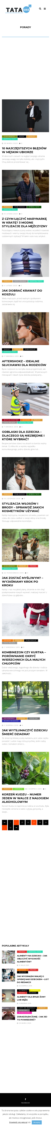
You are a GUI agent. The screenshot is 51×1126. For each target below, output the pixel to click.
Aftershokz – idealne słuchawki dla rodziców (24, 363)
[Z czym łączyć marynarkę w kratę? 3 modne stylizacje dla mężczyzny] (25, 186)
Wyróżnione (24, 1013)
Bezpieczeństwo (11, 420)
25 (22, 822)
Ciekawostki (9, 136)
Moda (21, 136)
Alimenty (23, 990)
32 (10, 827)
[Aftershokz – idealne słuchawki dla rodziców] (25, 328)
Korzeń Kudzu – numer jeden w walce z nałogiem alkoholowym (25, 798)
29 (46, 822)
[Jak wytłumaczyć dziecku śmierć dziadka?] (25, 697)
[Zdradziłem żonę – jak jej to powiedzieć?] (8, 1013)
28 (40, 822)
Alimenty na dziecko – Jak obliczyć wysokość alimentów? (32, 958)
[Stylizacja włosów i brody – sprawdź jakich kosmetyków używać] (25, 473)
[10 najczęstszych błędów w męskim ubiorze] (25, 115)
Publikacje (20, 207)
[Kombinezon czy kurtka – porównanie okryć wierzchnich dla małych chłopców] (25, 619)
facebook (25, 1103)
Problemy (33, 718)
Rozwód (22, 972)
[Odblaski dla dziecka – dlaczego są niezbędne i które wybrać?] (25, 399)
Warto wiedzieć (11, 721)
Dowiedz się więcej (18, 1122)
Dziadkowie (9, 718)
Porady (32, 136)
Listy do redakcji (27, 1008)
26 (28, 822)
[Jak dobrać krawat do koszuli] (25, 260)
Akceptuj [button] (36, 1122)
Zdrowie (18, 789)
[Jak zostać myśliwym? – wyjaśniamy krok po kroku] (25, 545)
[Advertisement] (25, 69)
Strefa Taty (34, 207)
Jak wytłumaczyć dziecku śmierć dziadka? (25, 732)
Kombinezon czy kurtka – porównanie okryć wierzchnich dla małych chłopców (24, 658)
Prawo (33, 566)
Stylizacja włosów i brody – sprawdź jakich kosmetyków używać (23, 507)
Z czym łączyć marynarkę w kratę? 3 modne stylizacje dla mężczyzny (24, 222)
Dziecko (26, 420)
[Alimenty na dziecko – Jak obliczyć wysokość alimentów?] (8, 957)
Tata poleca (20, 281)
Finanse (34, 990)
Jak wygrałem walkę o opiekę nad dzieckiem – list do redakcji (33, 979)
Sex (33, 1010)
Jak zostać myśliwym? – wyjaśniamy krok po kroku (22, 581)
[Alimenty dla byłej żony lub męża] (8, 995)
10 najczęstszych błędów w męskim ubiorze (24, 150)
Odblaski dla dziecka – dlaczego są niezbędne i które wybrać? (23, 435)
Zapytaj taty (10, 139)
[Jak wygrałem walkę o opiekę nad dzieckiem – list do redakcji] (8, 975)
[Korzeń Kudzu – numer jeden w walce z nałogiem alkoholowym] (25, 768)
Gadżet (7, 349)
